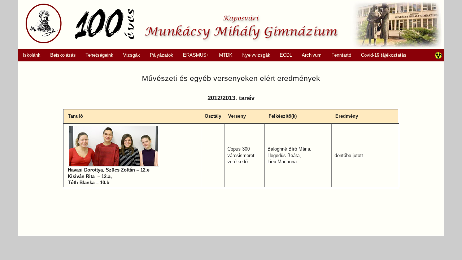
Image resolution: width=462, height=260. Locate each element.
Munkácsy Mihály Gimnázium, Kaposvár (182, 23)
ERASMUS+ (193, 55)
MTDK (223, 55)
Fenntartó (341, 55)
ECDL (286, 55)
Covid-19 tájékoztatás (383, 55)
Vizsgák (131, 55)
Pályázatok (159, 55)
